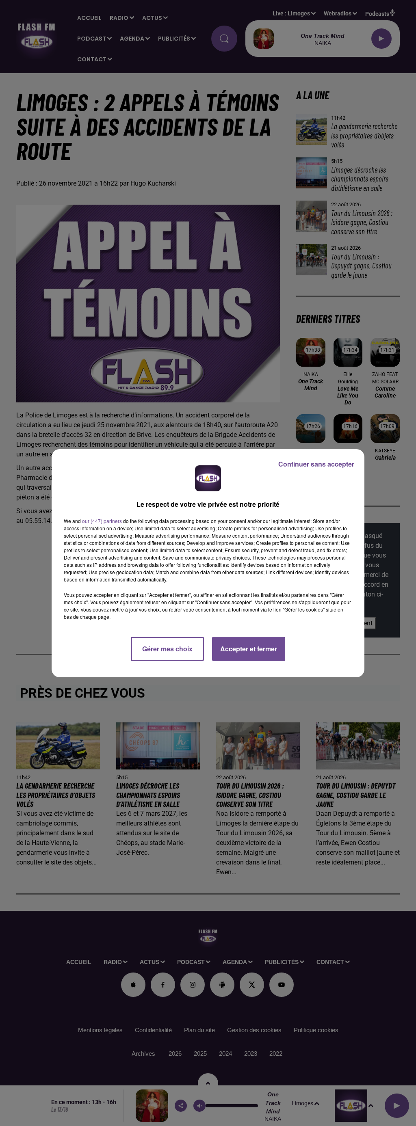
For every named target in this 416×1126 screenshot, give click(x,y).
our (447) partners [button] (102, 520)
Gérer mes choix (167, 648)
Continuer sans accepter (316, 464)
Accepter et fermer (248, 648)
